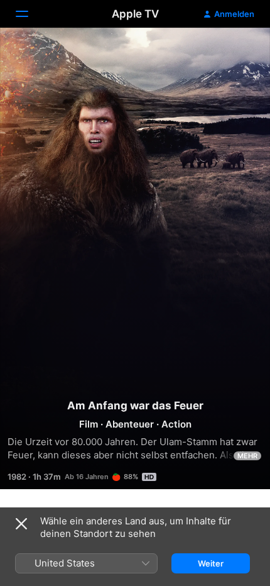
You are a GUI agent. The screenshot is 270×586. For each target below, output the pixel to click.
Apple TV (135, 14)
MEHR (247, 455)
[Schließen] (21, 523)
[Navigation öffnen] (29, 14)
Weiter (211, 563)
